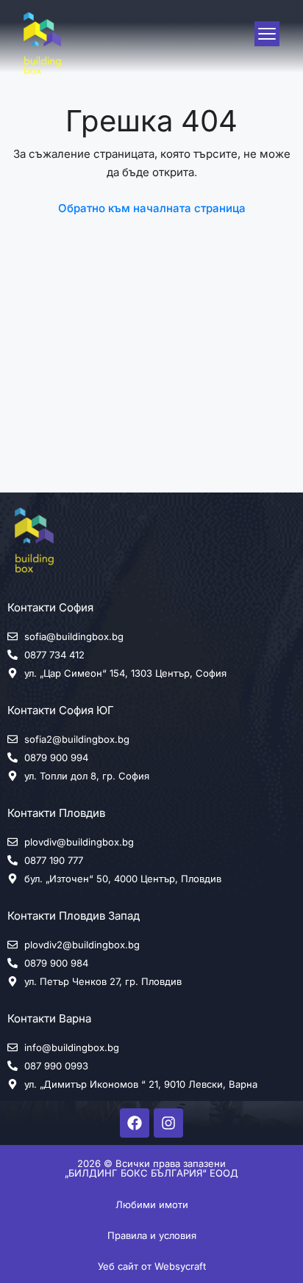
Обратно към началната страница (152, 208)
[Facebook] (134, 1123)
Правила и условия (151, 1235)
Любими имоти (151, 1204)
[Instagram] (168, 1123)
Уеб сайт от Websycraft (152, 1266)
